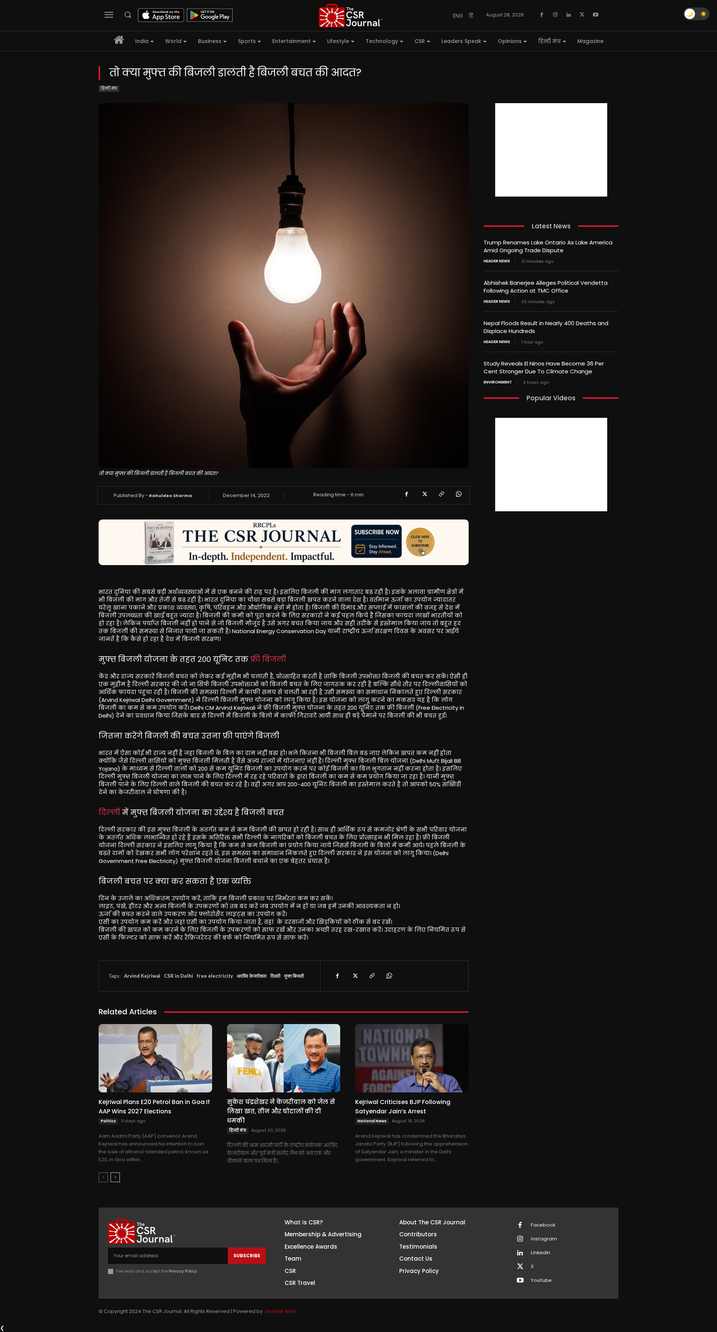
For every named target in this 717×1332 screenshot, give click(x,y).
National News (372, 1121)
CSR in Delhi (178, 976)
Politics (108, 1121)
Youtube (541, 1280)
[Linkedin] (569, 15)
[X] (582, 15)
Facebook (543, 1225)
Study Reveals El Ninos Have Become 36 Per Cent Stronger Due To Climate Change (544, 367)
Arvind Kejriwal (142, 976)
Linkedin (540, 1252)
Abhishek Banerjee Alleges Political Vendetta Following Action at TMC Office (546, 287)
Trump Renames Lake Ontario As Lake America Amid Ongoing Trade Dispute (548, 246)
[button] (128, 15)
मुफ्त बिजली (294, 976)
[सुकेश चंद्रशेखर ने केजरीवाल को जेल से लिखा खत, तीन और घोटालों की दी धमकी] (284, 1058)
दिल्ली (109, 812)
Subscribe (246, 1255)
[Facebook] (542, 15)
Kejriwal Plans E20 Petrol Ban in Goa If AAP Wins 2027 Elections (154, 1107)
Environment (498, 382)
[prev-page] (103, 1177)
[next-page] (115, 1177)
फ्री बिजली (268, 659)
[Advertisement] (551, 150)
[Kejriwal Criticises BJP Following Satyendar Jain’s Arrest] (412, 1058)
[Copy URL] (441, 494)
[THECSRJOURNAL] (351, 15)
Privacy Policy (183, 1271)
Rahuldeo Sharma (170, 496)
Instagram (544, 1239)
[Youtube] (595, 15)
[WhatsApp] (458, 494)
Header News (497, 261)
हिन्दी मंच (109, 88)
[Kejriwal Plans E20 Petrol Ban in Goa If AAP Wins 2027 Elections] (155, 1058)
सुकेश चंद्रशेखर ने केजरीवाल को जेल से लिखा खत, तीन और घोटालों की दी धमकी (281, 1111)
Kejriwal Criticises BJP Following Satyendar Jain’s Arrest (402, 1107)
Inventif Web (281, 1311)
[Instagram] (555, 15)
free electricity (215, 976)
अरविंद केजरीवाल (252, 976)
